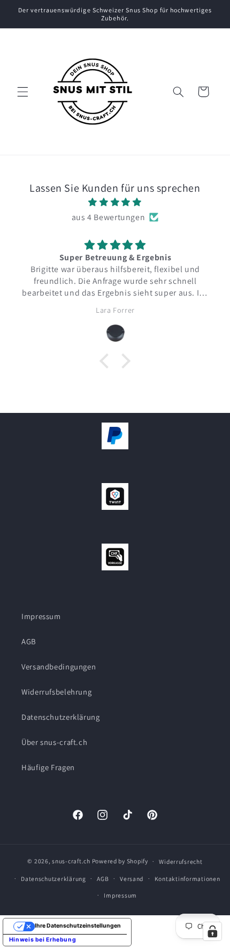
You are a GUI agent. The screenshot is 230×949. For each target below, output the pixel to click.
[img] (115, 202)
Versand (131, 879)
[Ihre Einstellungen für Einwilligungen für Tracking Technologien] (212, 931)
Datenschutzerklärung (60, 717)
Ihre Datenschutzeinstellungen (78, 925)
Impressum (41, 616)
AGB (28, 641)
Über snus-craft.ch (54, 742)
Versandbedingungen (58, 666)
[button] (22, 91)
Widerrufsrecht (180, 861)
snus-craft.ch (71, 861)
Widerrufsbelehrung (56, 692)
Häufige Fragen (48, 767)
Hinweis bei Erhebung (42, 939)
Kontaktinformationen (187, 879)
